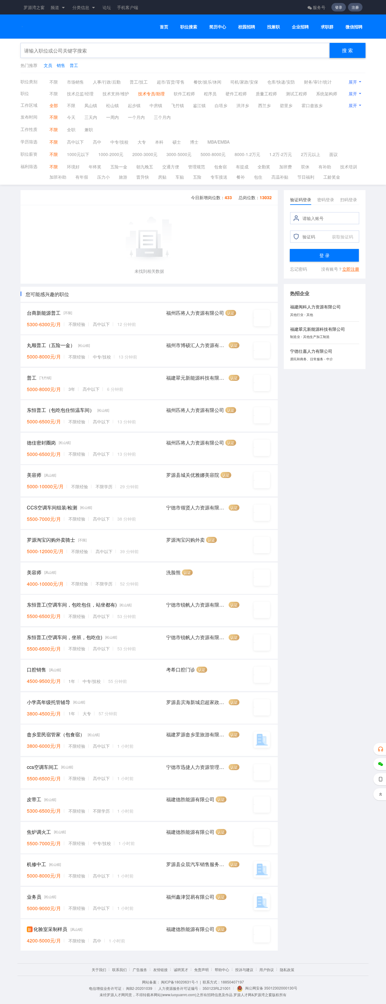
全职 (71, 129)
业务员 (34, 896)
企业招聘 (300, 26)
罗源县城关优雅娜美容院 (192, 474)
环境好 (73, 167)
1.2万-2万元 (280, 154)
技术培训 (348, 167)
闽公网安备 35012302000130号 (271, 987)
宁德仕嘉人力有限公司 (311, 351)
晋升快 (142, 177)
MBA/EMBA (218, 142)
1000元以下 (78, 154)
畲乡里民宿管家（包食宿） (56, 734)
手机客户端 (127, 7)
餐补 (240, 177)
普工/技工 (139, 82)
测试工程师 (296, 94)
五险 (197, 177)
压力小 (103, 177)
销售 (61, 65)
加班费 (285, 167)
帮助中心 (222, 969)
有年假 (81, 177)
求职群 (327, 26)
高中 (97, 142)
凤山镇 (90, 105)
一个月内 (136, 117)
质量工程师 (266, 94)
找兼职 (273, 26)
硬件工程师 (236, 94)
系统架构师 (326, 94)
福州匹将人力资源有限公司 (195, 312)
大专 (142, 142)
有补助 (324, 167)
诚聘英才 (181, 969)
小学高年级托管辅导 (48, 702)
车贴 (180, 177)
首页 (164, 26)
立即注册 (350, 269)
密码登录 (325, 199)
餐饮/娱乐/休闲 (207, 82)
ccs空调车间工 (42, 766)
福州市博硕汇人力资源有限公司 (196, 345)
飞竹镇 (177, 105)
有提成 (242, 167)
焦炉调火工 (39, 831)
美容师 (34, 474)
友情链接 (160, 969)
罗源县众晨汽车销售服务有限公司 (196, 864)
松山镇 (112, 105)
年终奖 (95, 167)
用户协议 (266, 969)
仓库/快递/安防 (281, 82)
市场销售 (75, 82)
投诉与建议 (244, 969)
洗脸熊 (173, 572)
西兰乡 (264, 105)
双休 (305, 167)
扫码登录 (348, 199)
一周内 (112, 117)
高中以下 (75, 142)
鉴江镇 (199, 105)
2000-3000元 (144, 154)
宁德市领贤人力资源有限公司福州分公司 (196, 507)
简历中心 (217, 26)
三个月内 (162, 117)
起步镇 (134, 105)
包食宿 (220, 167)
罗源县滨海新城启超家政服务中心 (196, 702)
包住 (258, 177)
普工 (74, 65)
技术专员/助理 (151, 94)
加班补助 (57, 177)
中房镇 (156, 105)
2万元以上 (310, 154)
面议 (333, 154)
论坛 (107, 7)
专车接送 (218, 177)
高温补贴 (279, 177)
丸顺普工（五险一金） (51, 345)
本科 (159, 142)
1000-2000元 (110, 154)
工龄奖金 (331, 177)
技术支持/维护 (116, 94)
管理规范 (196, 167)
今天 (71, 117)
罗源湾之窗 (34, 7)
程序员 (210, 94)
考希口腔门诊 (180, 669)
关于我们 (99, 969)
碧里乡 (286, 105)
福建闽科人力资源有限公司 (315, 307)
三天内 (90, 117)
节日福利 (305, 177)
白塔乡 (221, 105)
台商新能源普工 (44, 312)
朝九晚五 (144, 167)
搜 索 (347, 50)
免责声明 (201, 969)
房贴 (162, 177)
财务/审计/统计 (318, 82)
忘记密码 (298, 269)
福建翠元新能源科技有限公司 (196, 377)
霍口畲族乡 (312, 105)
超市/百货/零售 (171, 82)
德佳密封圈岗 (41, 442)
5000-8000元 (213, 154)
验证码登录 (300, 199)
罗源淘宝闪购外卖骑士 (51, 539)
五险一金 (118, 167)
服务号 (319, 7)
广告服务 (140, 969)
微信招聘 (354, 26)
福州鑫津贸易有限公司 (190, 896)
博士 (194, 142)
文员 (48, 65)
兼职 (88, 129)
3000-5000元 (178, 154)
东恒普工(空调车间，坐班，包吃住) (64, 637)
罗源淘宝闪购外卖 (185, 539)
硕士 (176, 142)
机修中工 (36, 864)
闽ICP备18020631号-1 (179, 981)
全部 (53, 105)
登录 (338, 7)
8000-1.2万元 (247, 154)
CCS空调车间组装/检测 (52, 507)
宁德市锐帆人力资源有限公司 (196, 604)
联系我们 (119, 969)
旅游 (123, 177)
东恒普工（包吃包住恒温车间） (60, 409)
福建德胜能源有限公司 (190, 799)
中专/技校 (119, 142)
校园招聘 (246, 26)
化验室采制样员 (50, 929)
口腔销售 (36, 669)
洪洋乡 (242, 105)
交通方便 (170, 167)
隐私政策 (287, 969)
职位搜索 (188, 26)
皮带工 (34, 799)
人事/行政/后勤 (107, 82)
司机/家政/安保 (244, 82)
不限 (53, 82)
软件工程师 (184, 94)
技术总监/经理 (80, 94)
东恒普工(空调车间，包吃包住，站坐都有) (72, 604)
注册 (355, 7)
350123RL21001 (217, 988)
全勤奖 (264, 167)
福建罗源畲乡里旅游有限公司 (196, 734)
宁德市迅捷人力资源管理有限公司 (196, 766)
